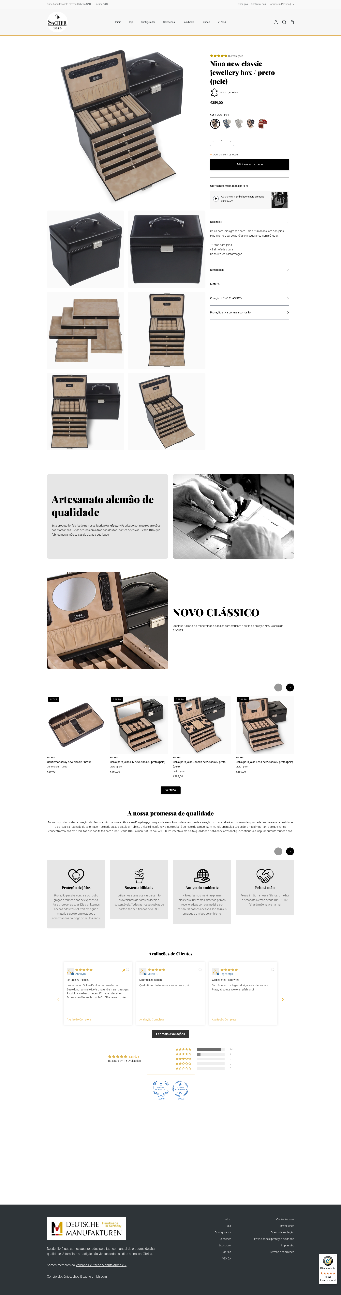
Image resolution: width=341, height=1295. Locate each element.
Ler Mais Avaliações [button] (170, 1034)
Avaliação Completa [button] (79, 1019)
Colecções (225, 1239)
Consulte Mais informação (226, 254)
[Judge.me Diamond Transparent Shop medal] (180, 1089)
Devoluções (287, 1226)
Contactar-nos (285, 1219)
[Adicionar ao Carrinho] (216, 198)
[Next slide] (282, 999)
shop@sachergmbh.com (90, 1276)
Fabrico (226, 1252)
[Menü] (334, 1256)
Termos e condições (282, 1252)
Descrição (216, 222)
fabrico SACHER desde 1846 (93, 4)
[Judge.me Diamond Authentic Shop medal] (161, 1089)
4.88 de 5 (134, 1056)
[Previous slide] (58, 999)
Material (215, 284)
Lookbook (225, 1245)
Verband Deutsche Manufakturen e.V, (101, 1265)
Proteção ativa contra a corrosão (230, 312)
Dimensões (217, 270)
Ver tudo (170, 790)
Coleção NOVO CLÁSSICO (226, 298)
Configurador (223, 1232)
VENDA (226, 1258)
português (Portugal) (280, 4)
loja (229, 1226)
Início (228, 1219)
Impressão (287, 1245)
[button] (219, 56)
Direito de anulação (282, 1232)
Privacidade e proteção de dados (274, 1239)
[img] (83, 970)
